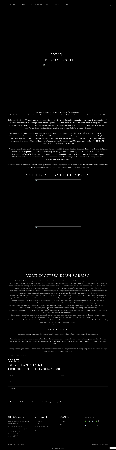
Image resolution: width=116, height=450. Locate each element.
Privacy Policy (95, 444)
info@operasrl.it (43, 426)
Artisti (62, 428)
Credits (22, 444)
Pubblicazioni (64, 425)
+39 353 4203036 (44, 424)
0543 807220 (41, 421)
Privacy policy (58, 402)
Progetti (62, 421)
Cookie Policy (104, 444)
